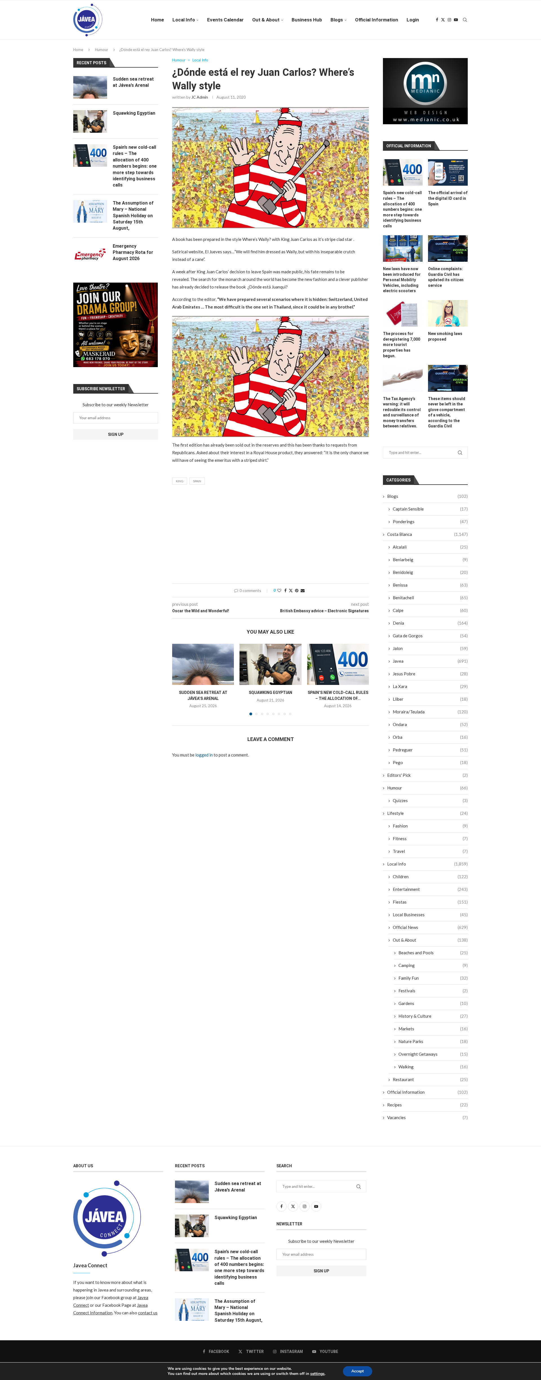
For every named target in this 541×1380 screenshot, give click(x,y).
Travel (430, 855)
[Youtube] (456, 19)
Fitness (430, 842)
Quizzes (430, 804)
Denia (430, 627)
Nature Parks (433, 1045)
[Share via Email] (303, 590)
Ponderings (430, 525)
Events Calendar (225, 20)
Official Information (376, 20)
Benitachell (430, 601)
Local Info (183, 20)
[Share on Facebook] (285, 590)
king (179, 481)
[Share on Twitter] (291, 590)
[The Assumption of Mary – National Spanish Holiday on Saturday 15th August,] (90, 211)
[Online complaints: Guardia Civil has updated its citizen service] (448, 252)
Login (413, 20)
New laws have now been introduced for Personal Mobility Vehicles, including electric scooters (402, 284)
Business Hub (307, 20)
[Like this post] (279, 590)
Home (157, 20)
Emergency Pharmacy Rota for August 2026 (133, 252)
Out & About (266, 20)
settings (317, 1373)
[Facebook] (437, 19)
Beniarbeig (430, 563)
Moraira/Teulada (430, 715)
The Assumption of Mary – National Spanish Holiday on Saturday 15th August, (133, 215)
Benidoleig (430, 576)
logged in (204, 754)
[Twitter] (443, 19)
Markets (433, 1032)
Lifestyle (427, 817)
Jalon (430, 652)
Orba (430, 741)
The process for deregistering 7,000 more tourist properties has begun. (401, 349)
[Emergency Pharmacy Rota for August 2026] (90, 254)
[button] (180, 679)
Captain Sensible (430, 513)
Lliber (430, 703)
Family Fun (433, 982)
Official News (430, 931)
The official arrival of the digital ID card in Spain (447, 202)
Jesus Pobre (430, 677)
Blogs (337, 20)
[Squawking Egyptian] (270, 664)
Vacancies (427, 1121)
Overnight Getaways (433, 1058)
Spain (197, 481)
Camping (433, 969)
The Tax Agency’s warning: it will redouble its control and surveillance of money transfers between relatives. (402, 416)
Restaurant (430, 1083)
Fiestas (430, 906)
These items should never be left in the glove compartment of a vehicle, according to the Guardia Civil (446, 416)
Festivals (433, 994)
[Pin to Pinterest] (296, 590)
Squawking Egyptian (270, 692)
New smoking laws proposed (445, 341)
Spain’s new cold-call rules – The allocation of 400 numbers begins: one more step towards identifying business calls (402, 213)
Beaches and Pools (433, 956)
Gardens (433, 1007)
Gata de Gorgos (430, 639)
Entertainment (430, 893)
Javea (430, 665)
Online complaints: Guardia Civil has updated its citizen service (446, 281)
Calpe (430, 614)
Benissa (430, 589)
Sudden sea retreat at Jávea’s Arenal (133, 82)
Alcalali (430, 551)
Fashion (430, 830)
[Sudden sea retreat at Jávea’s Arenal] (203, 664)
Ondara (430, 728)
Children (430, 880)
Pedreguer (430, 753)
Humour (101, 49)
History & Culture (433, 1020)
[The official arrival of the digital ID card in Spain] (448, 176)
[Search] (465, 19)
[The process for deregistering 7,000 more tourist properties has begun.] (403, 317)
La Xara (430, 690)
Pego (430, 766)
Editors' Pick (427, 779)
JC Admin (199, 97)
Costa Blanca (427, 538)
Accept (357, 1371)
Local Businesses (430, 918)
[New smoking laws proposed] (448, 317)
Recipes (427, 1108)
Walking (433, 1070)
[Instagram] (449, 19)
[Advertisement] (270, 535)
